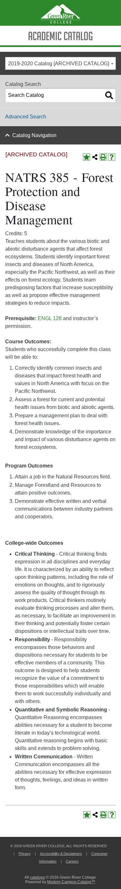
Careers (72, 861)
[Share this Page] (94, 157)
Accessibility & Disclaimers (61, 854)
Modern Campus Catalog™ (71, 882)
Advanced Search (25, 116)
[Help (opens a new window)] (111, 157)
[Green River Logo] (60, 13)
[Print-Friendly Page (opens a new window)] (103, 157)
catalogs (37, 877)
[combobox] (60, 63)
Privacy (25, 854)
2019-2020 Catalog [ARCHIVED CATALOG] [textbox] (58, 63)
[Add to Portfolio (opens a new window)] (86, 157)
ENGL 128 (50, 318)
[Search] (109, 95)
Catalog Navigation (34, 135)
